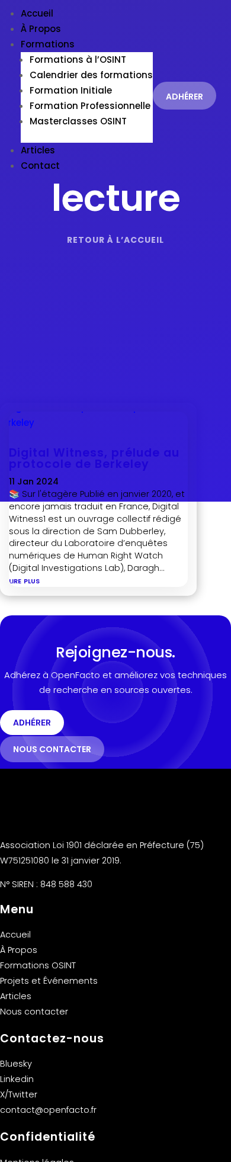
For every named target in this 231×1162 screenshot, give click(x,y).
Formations (48, 44)
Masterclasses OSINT (78, 121)
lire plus (24, 580)
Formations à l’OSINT (78, 59)
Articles (38, 150)
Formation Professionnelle (90, 105)
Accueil (37, 13)
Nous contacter (52, 749)
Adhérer (184, 96)
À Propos (41, 29)
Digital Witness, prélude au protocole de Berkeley (94, 458)
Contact (40, 165)
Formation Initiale (71, 90)
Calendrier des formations (91, 75)
